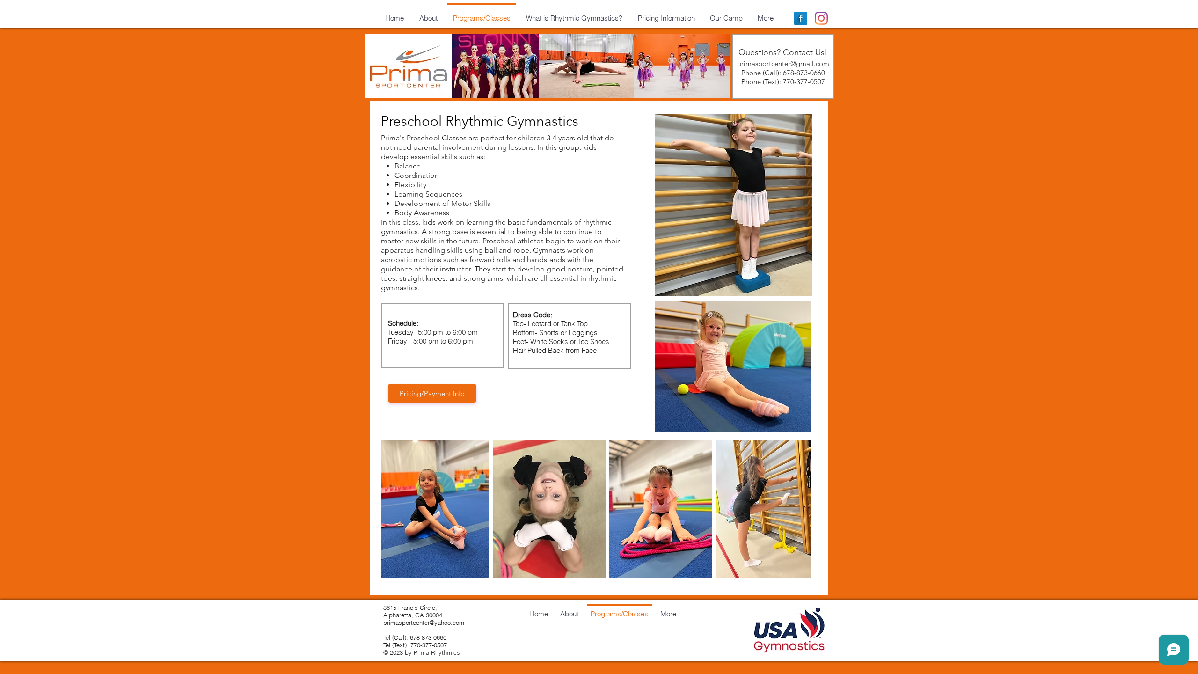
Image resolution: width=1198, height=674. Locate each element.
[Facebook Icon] (800, 18)
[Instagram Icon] (821, 18)
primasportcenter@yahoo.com (423, 622)
